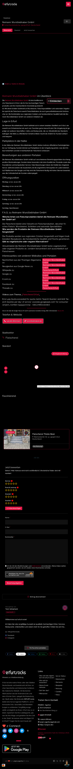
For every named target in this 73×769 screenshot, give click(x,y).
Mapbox (46, 386)
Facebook (11, 635)
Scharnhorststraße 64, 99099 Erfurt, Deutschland (22, 25)
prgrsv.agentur (19, 761)
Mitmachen (43, 694)
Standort (17, 30)
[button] (5, 368)
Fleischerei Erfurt (50, 270)
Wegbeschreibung (61, 353)
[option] (36, 442)
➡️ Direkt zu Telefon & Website (13, 84)
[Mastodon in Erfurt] (22, 730)
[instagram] (60, 761)
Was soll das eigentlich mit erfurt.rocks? (46, 677)
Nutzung (59, 688)
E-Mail (7, 527)
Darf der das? (44, 690)
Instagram (11, 638)
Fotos (58, 695)
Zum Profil (9, 612)
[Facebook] (4, 730)
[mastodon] (63, 761)
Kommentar (9, 537)
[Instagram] (16, 730)
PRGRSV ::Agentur (44, 705)
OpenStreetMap (54, 386)
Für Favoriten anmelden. (38, 648)
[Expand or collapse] (68, 101)
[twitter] (57, 761)
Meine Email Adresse (43, 686)
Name (7, 518)
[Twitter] (10, 730)
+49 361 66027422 (13, 321)
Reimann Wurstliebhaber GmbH (19, 96)
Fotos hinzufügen (15, 508)
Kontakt (43, 729)
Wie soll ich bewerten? (43, 681)
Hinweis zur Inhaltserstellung (12, 677)
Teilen (10, 654)
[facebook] (54, 761)
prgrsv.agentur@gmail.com (50, 722)
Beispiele (59, 685)
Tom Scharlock (11, 609)
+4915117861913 (45, 719)
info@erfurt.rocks (14, 632)
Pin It (53, 654)
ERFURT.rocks (29, 699)
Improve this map (64, 386)
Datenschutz (36, 566)
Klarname (59, 682)
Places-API (61, 310)
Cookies (59, 692)
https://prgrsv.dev (46, 725)
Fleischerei (7, 18)
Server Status (61, 676)
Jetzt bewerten (29, 30)
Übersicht (7, 30)
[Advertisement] (36, 58)
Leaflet (40, 386)
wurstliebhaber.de (34, 321)
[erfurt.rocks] (9, 4)
